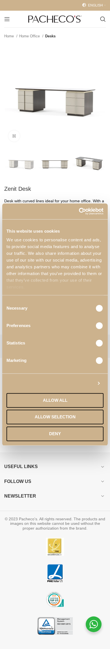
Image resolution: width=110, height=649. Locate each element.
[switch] (95, 325)
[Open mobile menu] (7, 19)
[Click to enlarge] (14, 136)
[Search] (103, 19)
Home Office (30, 36)
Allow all (55, 400)
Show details (80, 383)
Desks (50, 36)
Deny (55, 433)
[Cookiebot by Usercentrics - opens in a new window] (79, 211)
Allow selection (55, 416)
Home (9, 36)
